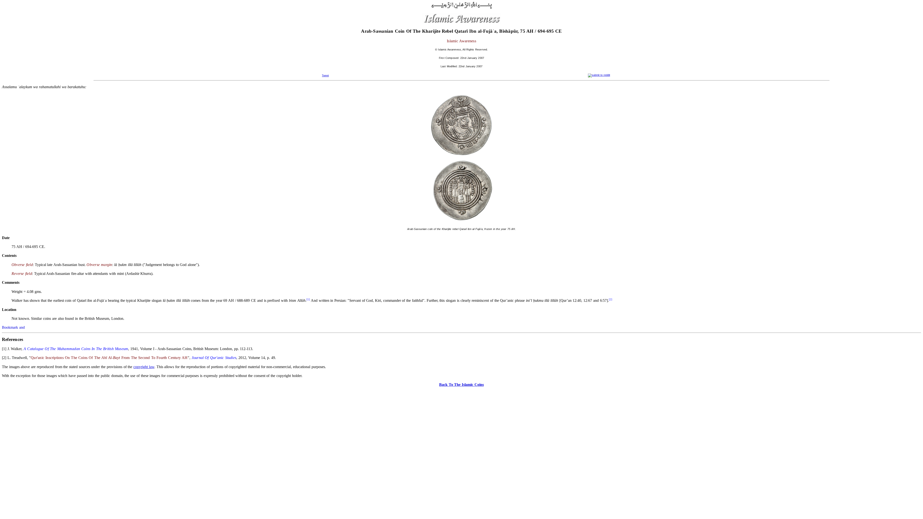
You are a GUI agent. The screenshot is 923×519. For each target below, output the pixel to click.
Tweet (325, 75)
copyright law (143, 367)
